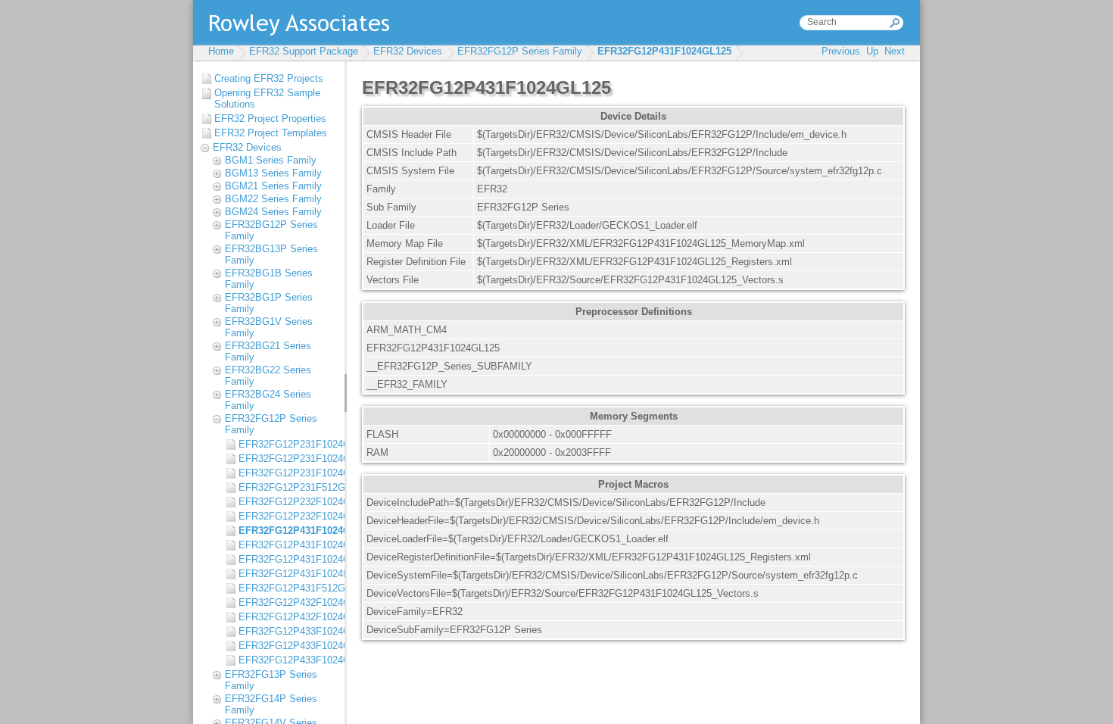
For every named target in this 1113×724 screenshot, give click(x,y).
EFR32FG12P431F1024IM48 (287, 573)
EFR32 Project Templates (270, 133)
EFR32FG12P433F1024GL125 (287, 631)
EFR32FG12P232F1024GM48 (287, 516)
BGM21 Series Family (273, 186)
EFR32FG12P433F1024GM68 (287, 660)
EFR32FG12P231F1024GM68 (287, 473)
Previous (841, 51)
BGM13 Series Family (273, 173)
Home (221, 51)
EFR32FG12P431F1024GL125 (664, 51)
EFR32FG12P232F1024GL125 (287, 501)
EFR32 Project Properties (270, 118)
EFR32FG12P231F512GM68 (287, 487)
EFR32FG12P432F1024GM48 (287, 617)
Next (894, 51)
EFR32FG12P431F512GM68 (287, 588)
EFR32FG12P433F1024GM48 (287, 645)
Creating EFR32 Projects (268, 78)
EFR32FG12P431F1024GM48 (287, 545)
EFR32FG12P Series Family (519, 51)
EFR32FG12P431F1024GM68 (287, 559)
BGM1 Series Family (270, 160)
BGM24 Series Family (273, 211)
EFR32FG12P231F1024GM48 (287, 458)
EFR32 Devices (407, 51)
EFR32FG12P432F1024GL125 (287, 602)
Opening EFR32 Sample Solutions (267, 98)
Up (872, 51)
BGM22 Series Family (273, 198)
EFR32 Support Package (303, 51)
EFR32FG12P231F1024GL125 (287, 444)
